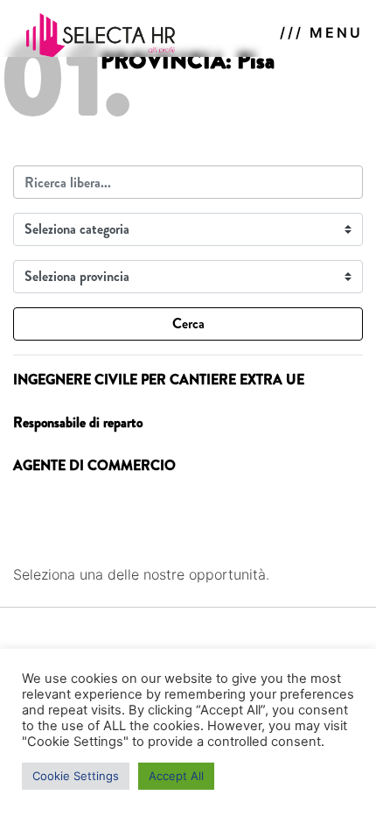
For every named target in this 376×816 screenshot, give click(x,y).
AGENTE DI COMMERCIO (94, 465)
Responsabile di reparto (78, 422)
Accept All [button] (176, 776)
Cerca (188, 323)
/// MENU (321, 32)
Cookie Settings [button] (75, 776)
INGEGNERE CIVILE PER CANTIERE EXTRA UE (158, 379)
